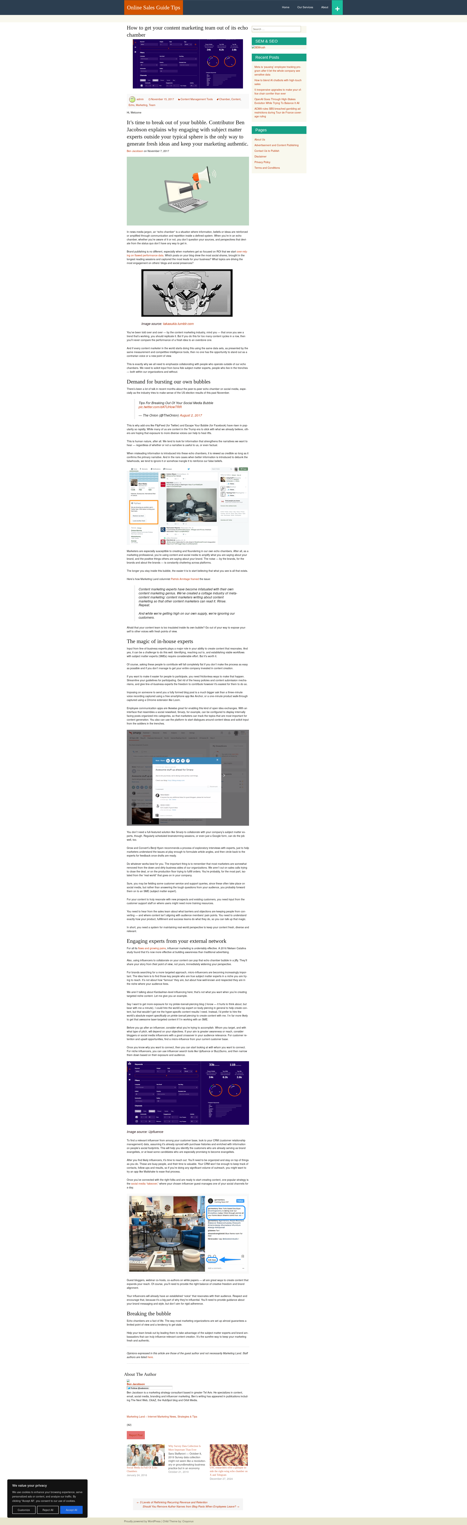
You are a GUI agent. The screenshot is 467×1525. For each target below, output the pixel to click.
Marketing (141, 105)
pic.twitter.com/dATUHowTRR (160, 406)
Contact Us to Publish (266, 151)
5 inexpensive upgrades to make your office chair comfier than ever (278, 91)
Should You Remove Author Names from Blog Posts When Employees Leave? (191, 1506)
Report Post (136, 1435)
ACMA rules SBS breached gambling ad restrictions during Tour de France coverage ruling (278, 112)
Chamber (224, 99)
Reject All (48, 1510)
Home (285, 7)
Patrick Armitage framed (185, 579)
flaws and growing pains (152, 948)
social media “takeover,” (145, 1183)
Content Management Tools (197, 99)
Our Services (305, 7)
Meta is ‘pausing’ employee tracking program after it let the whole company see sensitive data (277, 70)
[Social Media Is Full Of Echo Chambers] (146, 1455)
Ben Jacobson (135, 151)
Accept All (71, 1510)
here (150, 1357)
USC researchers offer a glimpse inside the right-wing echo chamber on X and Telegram (229, 1471)
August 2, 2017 (191, 415)
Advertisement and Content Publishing (276, 145)
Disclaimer (260, 156)
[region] (47, 1498)
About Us (259, 139)
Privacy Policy (262, 162)
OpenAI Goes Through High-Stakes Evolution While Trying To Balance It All (276, 101)
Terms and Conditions (267, 167)
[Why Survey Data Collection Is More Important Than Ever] (189, 1459)
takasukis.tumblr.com (178, 323)
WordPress (154, 1521)
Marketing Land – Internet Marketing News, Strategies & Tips (162, 1416)
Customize (24, 1510)
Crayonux (188, 1521)
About (324, 7)
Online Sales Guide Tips (153, 7)
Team (152, 105)
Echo (131, 105)
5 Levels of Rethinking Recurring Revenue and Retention (172, 1502)
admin (140, 99)
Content (235, 99)
